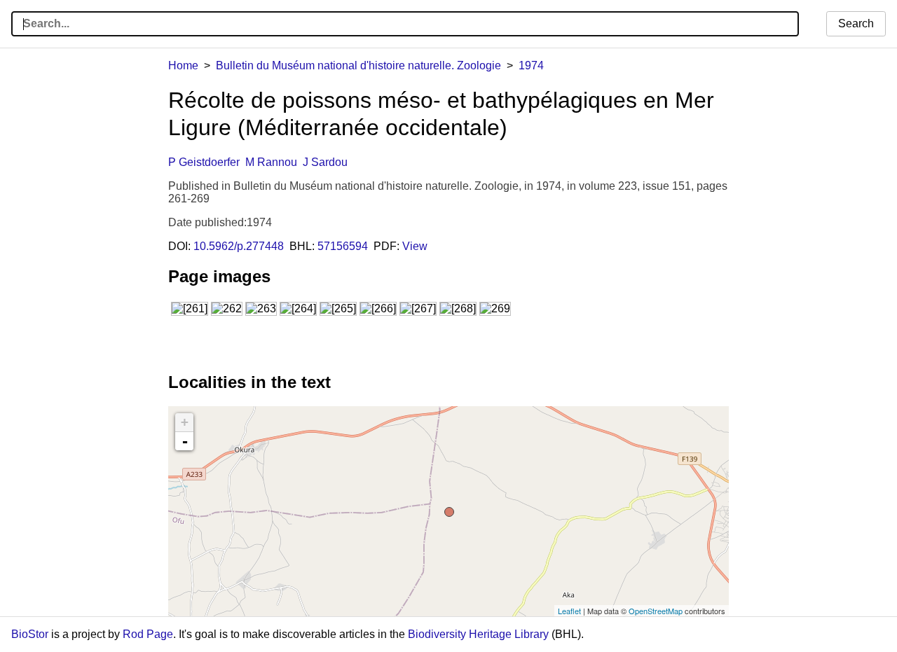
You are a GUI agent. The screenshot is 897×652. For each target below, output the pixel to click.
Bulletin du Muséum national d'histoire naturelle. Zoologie (358, 65)
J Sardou (325, 162)
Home (183, 65)
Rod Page (148, 634)
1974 (531, 65)
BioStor (29, 634)
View (414, 246)
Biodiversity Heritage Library (478, 634)
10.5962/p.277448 (238, 246)
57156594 (342, 246)
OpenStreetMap (656, 610)
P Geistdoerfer (204, 162)
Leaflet (569, 610)
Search (856, 23)
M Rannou (271, 162)
